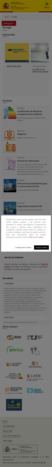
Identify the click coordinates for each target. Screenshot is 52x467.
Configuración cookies (23, 247)
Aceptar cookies (41, 247)
